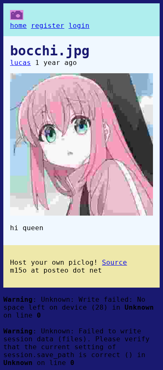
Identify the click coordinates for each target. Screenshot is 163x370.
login (79, 26)
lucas (20, 63)
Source (114, 262)
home (18, 26)
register (47, 26)
